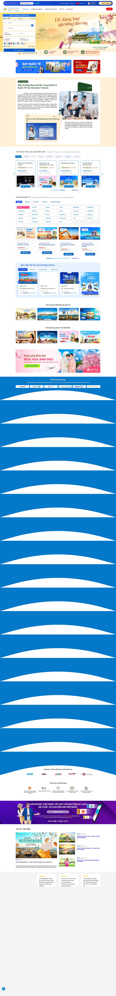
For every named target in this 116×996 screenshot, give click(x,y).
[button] (85, 72)
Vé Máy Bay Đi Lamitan (90, 315)
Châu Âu (27, 202)
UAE (61, 221)
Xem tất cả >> (75, 190)
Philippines (63, 214)
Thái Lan (40, 156)
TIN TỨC (61, 9)
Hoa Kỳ (18, 156)
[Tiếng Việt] (77, 3)
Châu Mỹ (35, 202)
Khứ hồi (20, 18)
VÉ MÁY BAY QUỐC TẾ (51, 9)
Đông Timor (35, 214)
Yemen (47, 207)
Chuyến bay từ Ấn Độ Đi (22, 243)
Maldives (34, 211)
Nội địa (77, 156)
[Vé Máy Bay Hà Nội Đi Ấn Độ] (47, 233)
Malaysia (20, 218)
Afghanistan (21, 211)
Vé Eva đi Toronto (45, 288)
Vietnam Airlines (43, 269)
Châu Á (19, 202)
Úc (33, 156)
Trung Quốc (68, 156)
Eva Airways (23, 269)
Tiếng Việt (82, 3)
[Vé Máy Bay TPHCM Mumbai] (69, 233)
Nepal (61, 211)
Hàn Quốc (58, 156)
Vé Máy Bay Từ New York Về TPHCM (90, 337)
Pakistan (20, 214)
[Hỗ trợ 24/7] (89, 3)
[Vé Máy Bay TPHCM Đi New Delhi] (90, 233)
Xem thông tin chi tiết (26, 318)
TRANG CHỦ (25, 9)
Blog (17, 859)
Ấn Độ (20, 207)
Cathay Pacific (54, 269)
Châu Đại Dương (55, 202)
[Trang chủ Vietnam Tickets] (11, 3)
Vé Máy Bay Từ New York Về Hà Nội (68, 337)
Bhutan (48, 211)
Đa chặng (32, 18)
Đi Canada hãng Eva (66, 288)
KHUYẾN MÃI (69, 9)
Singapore (90, 214)
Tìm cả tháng (31, 46)
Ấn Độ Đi (20, 229)
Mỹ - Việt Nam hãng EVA (26, 288)
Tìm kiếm (37, 3)
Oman (61, 207)
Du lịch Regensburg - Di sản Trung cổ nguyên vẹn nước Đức (34, 862)
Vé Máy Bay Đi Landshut (47, 315)
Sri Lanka (75, 211)
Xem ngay (90, 292)
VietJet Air (32, 269)
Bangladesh (90, 211)
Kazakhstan (90, 207)
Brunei (47, 214)
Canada (26, 156)
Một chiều (8, 18)
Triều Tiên (90, 218)
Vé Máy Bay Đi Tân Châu (69, 315)
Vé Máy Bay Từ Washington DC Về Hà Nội (47, 337)
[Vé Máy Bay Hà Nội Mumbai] (26, 233)
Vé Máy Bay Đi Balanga (26, 315)
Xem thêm (33, 293)
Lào (74, 218)
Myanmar (34, 218)
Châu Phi (44, 202)
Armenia (34, 207)
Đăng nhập (65, 3)
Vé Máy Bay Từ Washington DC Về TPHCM (26, 337)
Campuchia (63, 218)
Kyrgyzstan (76, 207)
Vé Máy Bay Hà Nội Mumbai (26, 245)
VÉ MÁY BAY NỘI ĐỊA (36, 9)
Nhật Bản (49, 156)
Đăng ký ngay (58, 811)
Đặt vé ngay (25, 186)
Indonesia (75, 214)
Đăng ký (72, 3)
